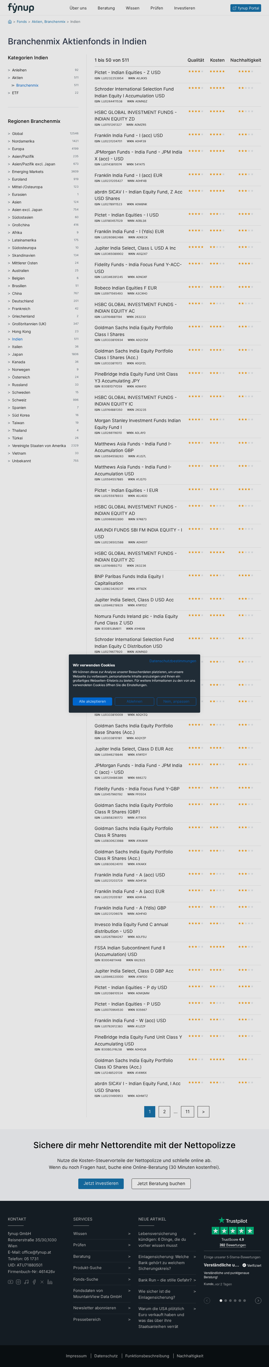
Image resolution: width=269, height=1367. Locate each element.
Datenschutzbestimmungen (172, 661)
